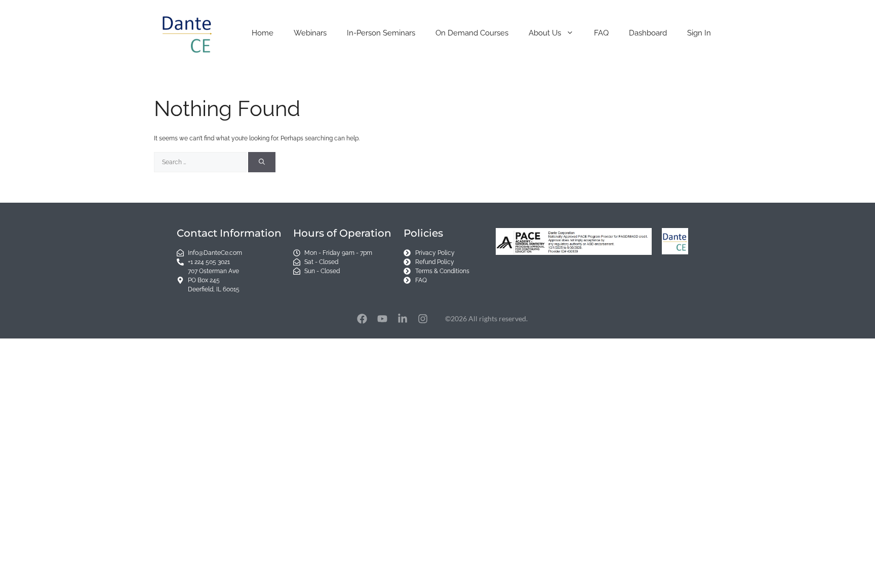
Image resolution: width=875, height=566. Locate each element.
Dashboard (648, 32)
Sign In (699, 32)
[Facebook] (362, 319)
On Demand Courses (471, 32)
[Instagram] (423, 319)
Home (262, 32)
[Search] (261, 162)
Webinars (310, 32)
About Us (545, 32)
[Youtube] (382, 319)
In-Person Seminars (381, 32)
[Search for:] (201, 162)
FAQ (601, 32)
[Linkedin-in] (402, 319)
